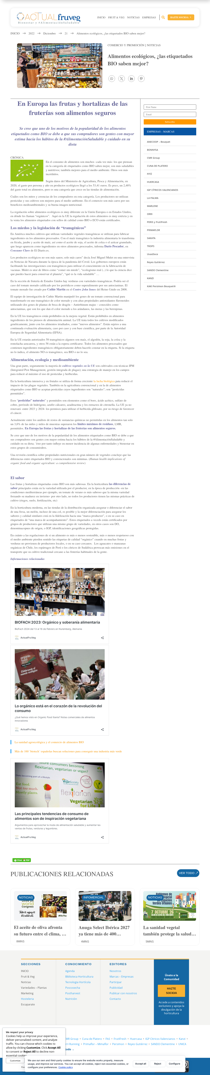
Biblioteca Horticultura (79, 976)
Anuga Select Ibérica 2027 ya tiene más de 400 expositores (104, 930)
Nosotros (115, 971)
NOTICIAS (154, 45)
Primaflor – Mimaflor (96, 1044)
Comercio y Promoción (126, 45)
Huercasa (136, 1039)
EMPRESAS (149, 17)
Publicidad (116, 987)
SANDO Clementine (163, 1044)
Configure (174, 1063)
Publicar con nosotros (123, 993)
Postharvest (72, 993)
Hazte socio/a (181, 17)
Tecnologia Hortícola (78, 982)
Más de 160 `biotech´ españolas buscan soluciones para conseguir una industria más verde (68, 751)
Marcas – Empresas (122, 976)
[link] (112, 79)
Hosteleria (27, 999)
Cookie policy (65, 1067)
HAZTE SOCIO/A (171, 990)
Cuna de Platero (92, 1039)
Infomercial (94, 897)
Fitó (107, 1039)
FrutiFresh (120, 1039)
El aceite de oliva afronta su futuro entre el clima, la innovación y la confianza (39, 930)
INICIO (101, 17)
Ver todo (186, 873)
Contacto (115, 999)
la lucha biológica (104, 381)
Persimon (118, 1044)
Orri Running (72, 1044)
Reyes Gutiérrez (137, 1044)
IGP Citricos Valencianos (160, 1039)
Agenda (70, 971)
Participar (116, 982)
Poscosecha (72, 987)
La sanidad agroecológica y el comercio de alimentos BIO (49, 742)
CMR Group (71, 1039)
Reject (157, 1063)
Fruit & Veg (116, 17)
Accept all (140, 1063)
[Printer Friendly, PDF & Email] (21, 860)
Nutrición (71, 999)
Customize (15, 1060)
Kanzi (182, 1039)
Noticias (133, 17)
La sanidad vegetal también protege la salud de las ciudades (167, 930)
